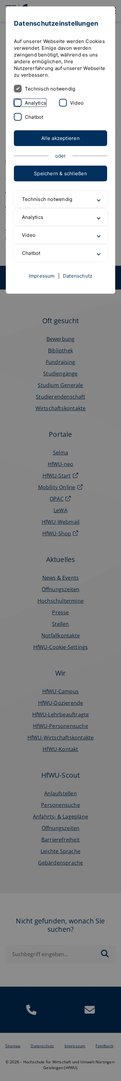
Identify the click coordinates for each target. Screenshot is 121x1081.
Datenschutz (77, 291)
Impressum (42, 291)
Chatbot (34, 117)
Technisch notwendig (50, 89)
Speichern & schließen (60, 173)
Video (77, 103)
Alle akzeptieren (60, 138)
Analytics (35, 103)
